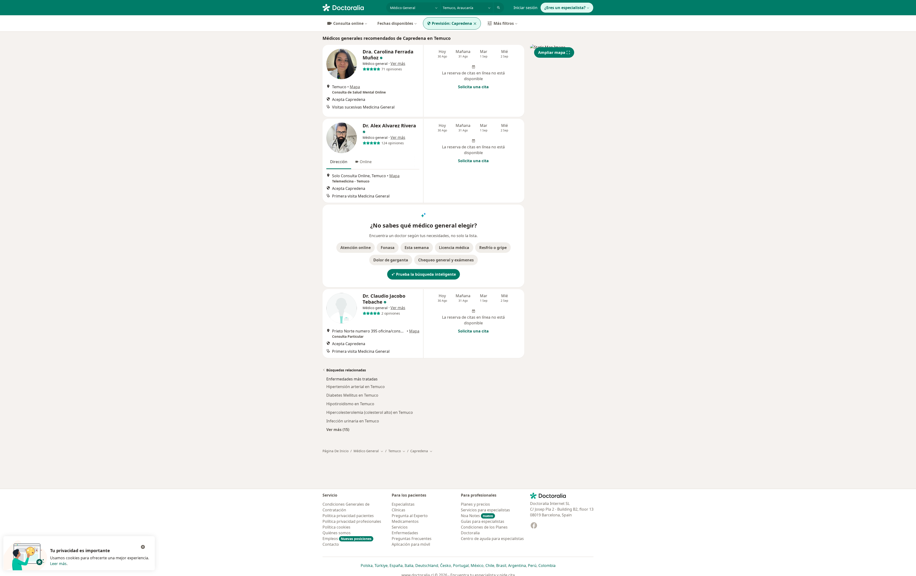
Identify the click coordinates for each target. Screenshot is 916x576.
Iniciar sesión (525, 7)
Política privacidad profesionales (352, 521)
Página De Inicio (336, 451)
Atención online (355, 247)
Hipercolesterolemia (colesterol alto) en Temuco (369, 412)
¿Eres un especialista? (565, 7)
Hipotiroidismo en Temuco (350, 403)
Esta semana (417, 247)
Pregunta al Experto (410, 515)
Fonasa (388, 247)
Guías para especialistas (482, 521)
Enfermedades (405, 532)
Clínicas (398, 510)
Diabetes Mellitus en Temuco (352, 395)
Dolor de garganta (390, 260)
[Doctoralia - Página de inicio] (352, 7)
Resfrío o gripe (493, 247)
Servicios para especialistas (485, 510)
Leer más (58, 563)
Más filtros (504, 23)
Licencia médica (454, 247)
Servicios (400, 527)
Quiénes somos (337, 532)
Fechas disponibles (395, 23)
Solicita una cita (473, 86)
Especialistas (403, 504)
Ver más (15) (337, 429)
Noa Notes (477, 515)
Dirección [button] (338, 161)
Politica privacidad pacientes (348, 515)
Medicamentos (405, 521)
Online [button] (366, 161)
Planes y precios (475, 504)
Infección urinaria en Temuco (352, 421)
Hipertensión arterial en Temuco (355, 386)
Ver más (397, 63)
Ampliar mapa (551, 52)
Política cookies (336, 527)
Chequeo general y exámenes (446, 260)
